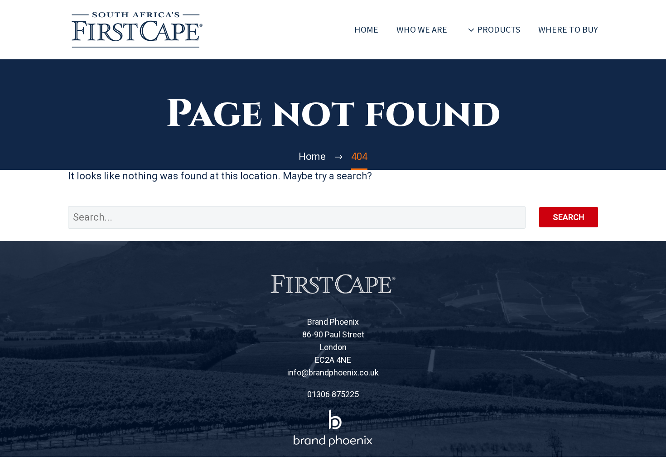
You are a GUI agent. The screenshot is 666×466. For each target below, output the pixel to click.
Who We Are (421, 29)
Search (568, 217)
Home (366, 29)
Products (498, 29)
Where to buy (568, 29)
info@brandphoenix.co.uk (333, 372)
